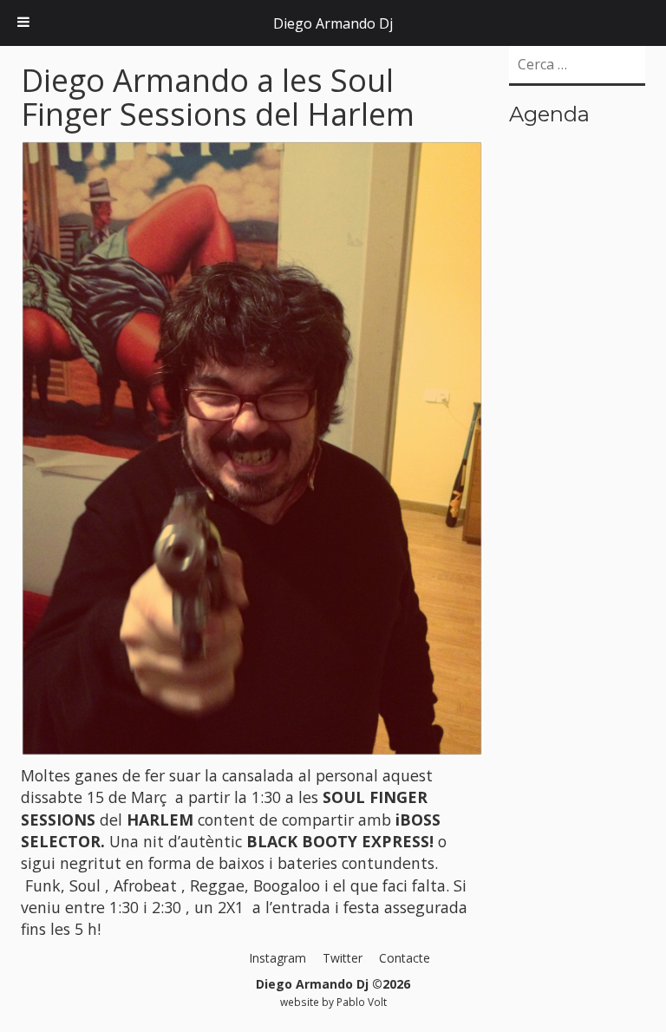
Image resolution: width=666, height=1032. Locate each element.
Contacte (404, 958)
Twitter (342, 958)
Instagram (277, 958)
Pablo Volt (361, 1002)
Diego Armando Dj (333, 23)
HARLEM (160, 819)
